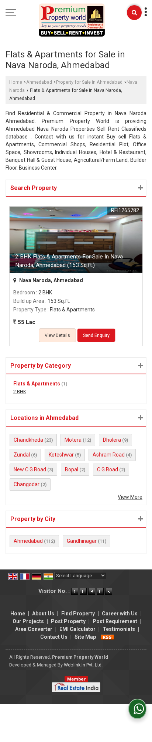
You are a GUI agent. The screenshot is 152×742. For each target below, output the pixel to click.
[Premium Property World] (72, 20)
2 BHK (19, 391)
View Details (57, 335)
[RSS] (107, 637)
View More (130, 497)
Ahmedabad (39, 82)
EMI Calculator (77, 629)
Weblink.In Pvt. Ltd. (83, 665)
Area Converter (33, 629)
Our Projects (28, 621)
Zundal (22, 455)
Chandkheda (28, 440)
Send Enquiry (96, 335)
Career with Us (120, 613)
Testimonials (119, 629)
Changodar (26, 484)
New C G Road (30, 469)
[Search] (134, 12)
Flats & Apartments (36, 384)
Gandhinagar (82, 541)
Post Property (68, 621)
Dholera (112, 440)
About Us (43, 613)
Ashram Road (109, 455)
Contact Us (54, 637)
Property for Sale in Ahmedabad (89, 82)
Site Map (85, 637)
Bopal (71, 469)
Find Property (78, 613)
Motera (73, 440)
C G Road (107, 469)
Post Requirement (115, 621)
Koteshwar (61, 455)
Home (15, 82)
